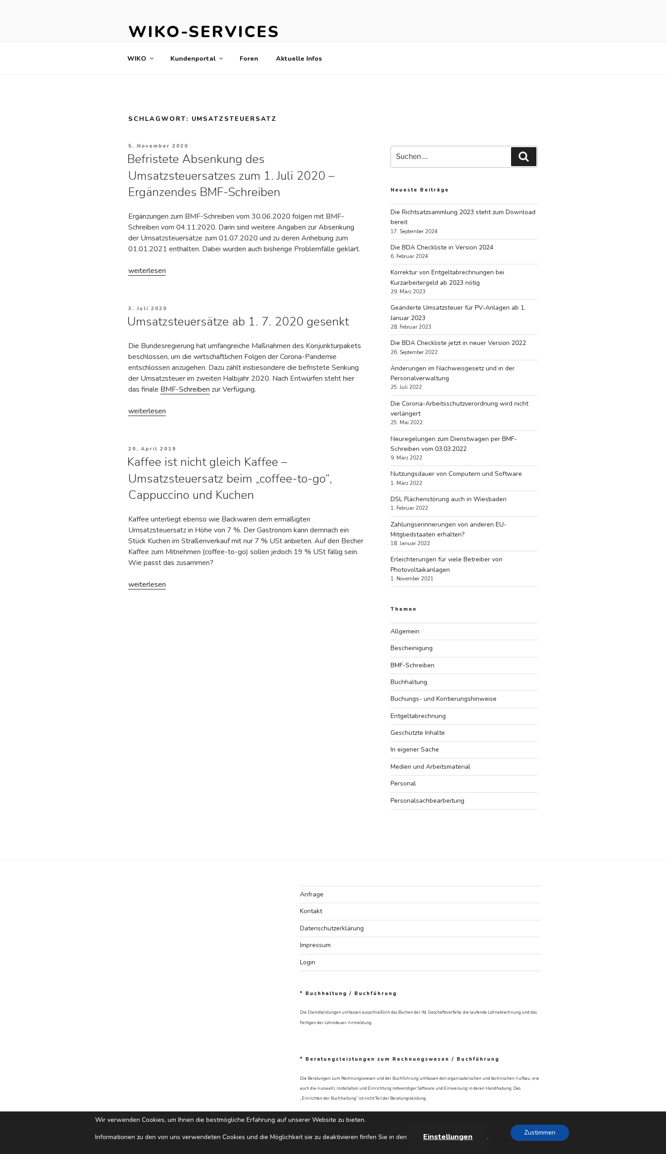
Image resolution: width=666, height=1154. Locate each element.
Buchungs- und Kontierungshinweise (444, 698)
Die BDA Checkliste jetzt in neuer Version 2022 (458, 343)
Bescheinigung (412, 648)
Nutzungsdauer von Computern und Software (456, 473)
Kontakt (311, 911)
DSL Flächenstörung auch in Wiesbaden (449, 499)
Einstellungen (448, 1137)
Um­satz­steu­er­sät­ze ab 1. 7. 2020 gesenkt (238, 322)
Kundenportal (193, 58)
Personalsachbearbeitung (427, 800)
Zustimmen (539, 1132)
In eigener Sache (415, 749)
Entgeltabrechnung (418, 716)
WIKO (136, 58)
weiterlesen (147, 271)
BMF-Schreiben (185, 389)
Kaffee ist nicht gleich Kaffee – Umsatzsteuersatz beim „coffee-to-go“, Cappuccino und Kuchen (229, 478)
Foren (249, 58)
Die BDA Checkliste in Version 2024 (442, 247)
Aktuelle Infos (299, 58)
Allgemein (405, 631)
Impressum (315, 945)
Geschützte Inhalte (418, 732)
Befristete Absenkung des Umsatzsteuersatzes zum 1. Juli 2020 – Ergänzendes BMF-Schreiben (230, 175)
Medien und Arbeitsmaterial (430, 766)
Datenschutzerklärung (332, 928)
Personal (403, 783)
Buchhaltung (409, 682)
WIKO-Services (203, 32)
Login (307, 962)
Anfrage (311, 894)
